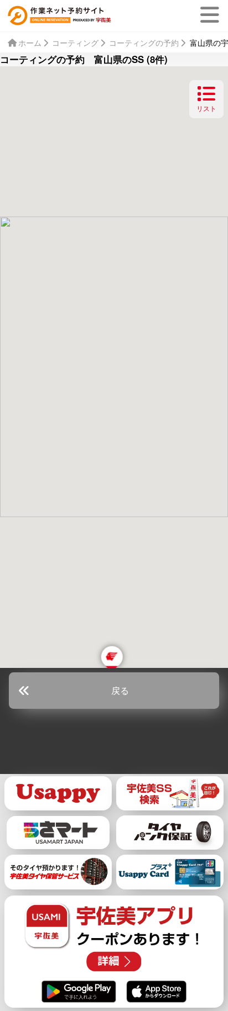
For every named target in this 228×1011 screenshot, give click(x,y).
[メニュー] (212, 15)
